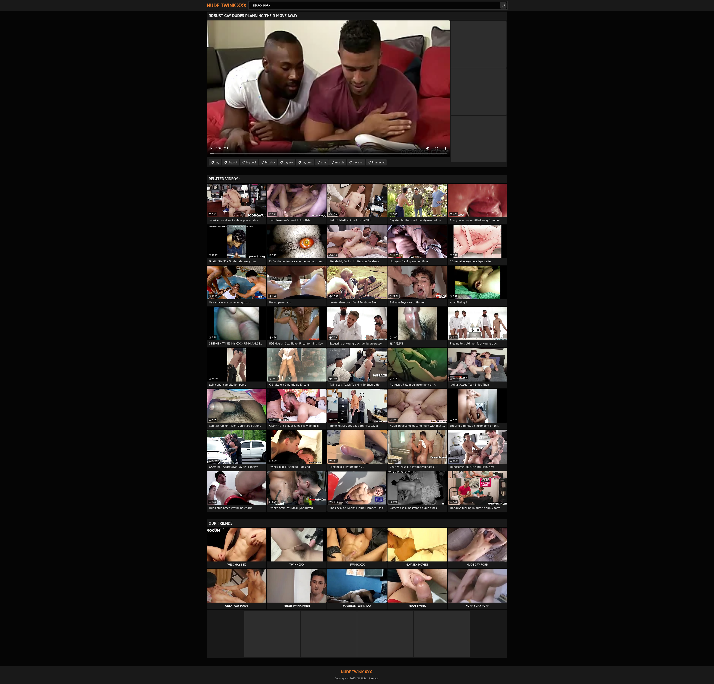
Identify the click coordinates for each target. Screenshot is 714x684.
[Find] (503, 5)
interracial (378, 162)
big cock (251, 162)
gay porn (307, 162)
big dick (270, 162)
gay (217, 162)
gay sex (288, 162)
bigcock (232, 162)
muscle (339, 162)
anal (324, 162)
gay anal (358, 162)
